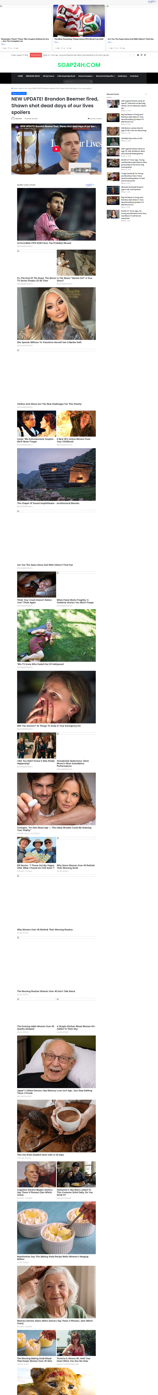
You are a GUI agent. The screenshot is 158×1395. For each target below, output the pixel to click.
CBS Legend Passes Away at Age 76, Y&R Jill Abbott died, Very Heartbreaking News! (133, 151)
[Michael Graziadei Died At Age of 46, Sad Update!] (113, 190)
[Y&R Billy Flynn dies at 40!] (113, 141)
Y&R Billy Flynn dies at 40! (131, 138)
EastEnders (122, 76)
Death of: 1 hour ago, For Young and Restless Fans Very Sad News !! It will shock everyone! (133, 214)
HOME (20, 76)
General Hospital (85, 76)
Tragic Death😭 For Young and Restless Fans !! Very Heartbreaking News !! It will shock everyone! (78, 55)
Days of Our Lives (25, 88)
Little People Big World (66, 76)
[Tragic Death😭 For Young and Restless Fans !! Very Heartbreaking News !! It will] (113, 176)
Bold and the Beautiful (104, 76)
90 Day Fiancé (48, 76)
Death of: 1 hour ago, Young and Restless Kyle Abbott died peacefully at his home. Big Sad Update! (134, 163)
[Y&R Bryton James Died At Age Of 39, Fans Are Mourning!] (113, 131)
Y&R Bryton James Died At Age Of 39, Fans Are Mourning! (133, 129)
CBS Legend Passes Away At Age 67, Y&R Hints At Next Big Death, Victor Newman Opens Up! (133, 104)
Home (15, 88)
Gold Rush (134, 76)
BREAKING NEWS (33, 76)
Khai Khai (18, 118)
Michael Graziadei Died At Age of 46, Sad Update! (132, 188)
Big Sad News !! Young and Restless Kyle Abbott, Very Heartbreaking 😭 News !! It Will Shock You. (132, 118)
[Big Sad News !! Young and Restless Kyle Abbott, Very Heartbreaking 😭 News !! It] (113, 117)
